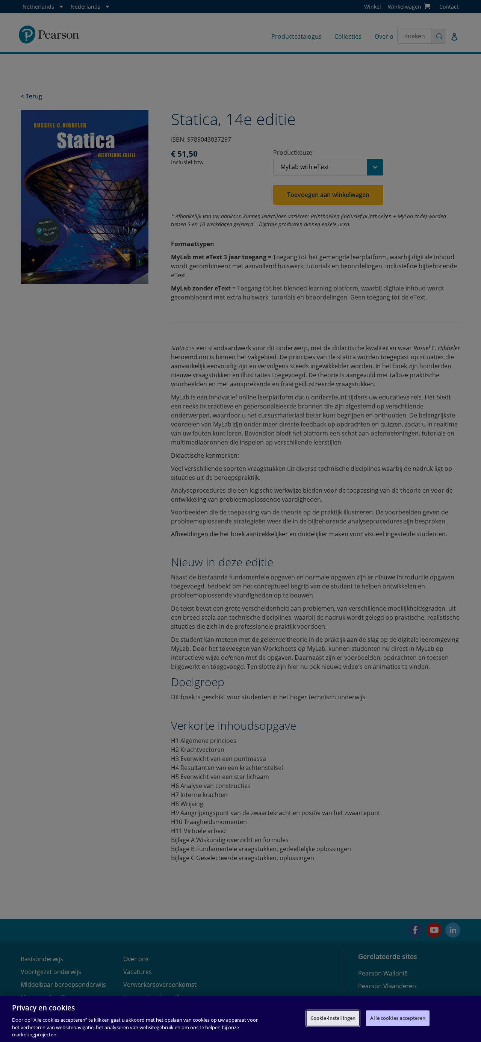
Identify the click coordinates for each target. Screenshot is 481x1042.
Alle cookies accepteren (397, 1018)
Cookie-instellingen (332, 1018)
